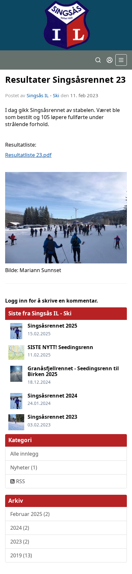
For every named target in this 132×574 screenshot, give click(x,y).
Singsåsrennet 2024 (52, 395)
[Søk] (98, 60)
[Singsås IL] (66, 25)
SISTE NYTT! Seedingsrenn (60, 347)
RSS (20, 481)
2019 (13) (21, 555)
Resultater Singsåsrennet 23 (65, 79)
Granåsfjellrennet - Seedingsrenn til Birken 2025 (73, 371)
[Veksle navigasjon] (121, 60)
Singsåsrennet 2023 (52, 416)
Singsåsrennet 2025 (52, 325)
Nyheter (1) (23, 467)
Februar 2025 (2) (30, 514)
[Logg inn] (109, 60)
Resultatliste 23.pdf (28, 154)
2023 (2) (19, 541)
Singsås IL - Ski (43, 95)
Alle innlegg (24, 453)
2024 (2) (19, 527)
